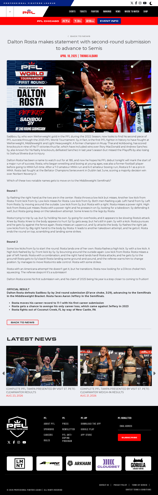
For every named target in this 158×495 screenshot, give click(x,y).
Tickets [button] (83, 11)
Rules (47, 440)
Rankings (107, 11)
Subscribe (129, 437)
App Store (86, 434)
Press (65, 423)
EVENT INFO (109, 20)
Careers (48, 434)
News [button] (118, 11)
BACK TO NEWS (22, 322)
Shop (145, 11)
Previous (3, 373)
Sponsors (49, 429)
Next (154, 373)
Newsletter (68, 429)
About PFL (49, 423)
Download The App (91, 423)
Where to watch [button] (132, 11)
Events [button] (72, 11)
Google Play (87, 429)
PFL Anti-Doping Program (67, 437)
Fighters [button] (95, 11)
